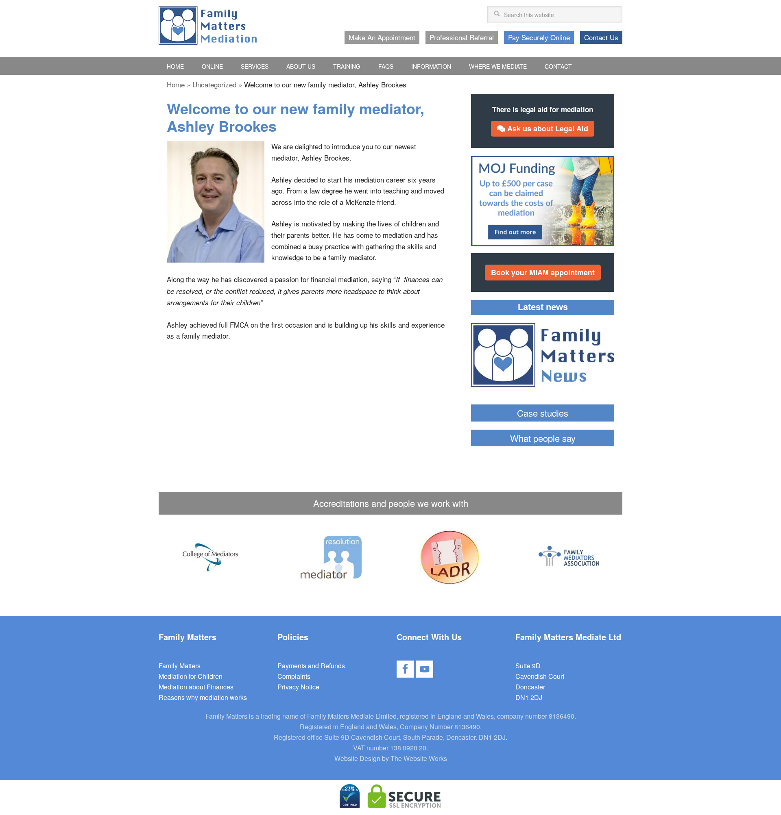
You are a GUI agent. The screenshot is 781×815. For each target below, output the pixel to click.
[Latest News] (542, 356)
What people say (543, 438)
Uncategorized (214, 84)
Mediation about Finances (196, 686)
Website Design (357, 758)
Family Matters (180, 665)
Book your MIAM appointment (543, 272)
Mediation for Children (191, 676)
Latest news (543, 307)
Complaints (293, 676)
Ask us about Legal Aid (546, 128)
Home (176, 84)
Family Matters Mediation (208, 25)
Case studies (542, 412)
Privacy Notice (298, 686)
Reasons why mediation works (203, 697)
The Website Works (418, 758)
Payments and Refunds (311, 665)
